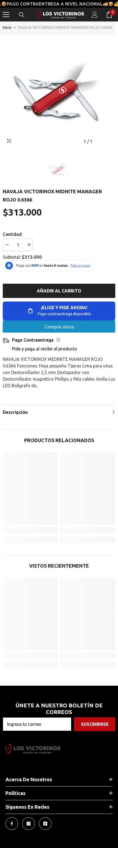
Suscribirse (95, 724)
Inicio (7, 27)
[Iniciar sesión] (95, 15)
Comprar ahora (59, 327)
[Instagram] (28, 823)
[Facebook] (11, 823)
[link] (30, 530)
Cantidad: (13, 234)
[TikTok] (45, 823)
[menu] (6, 14)
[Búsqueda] (21, 15)
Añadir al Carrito (59, 290)
